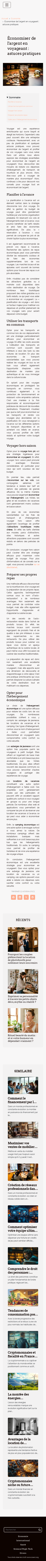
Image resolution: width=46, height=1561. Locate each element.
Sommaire (14, 97)
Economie (15, 18)
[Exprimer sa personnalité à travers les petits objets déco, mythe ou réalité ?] (23, 981)
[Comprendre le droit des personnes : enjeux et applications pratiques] (23, 1256)
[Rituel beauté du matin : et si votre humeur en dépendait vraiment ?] (23, 1020)
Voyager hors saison (15, 111)
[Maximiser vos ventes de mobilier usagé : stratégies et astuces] (23, 1130)
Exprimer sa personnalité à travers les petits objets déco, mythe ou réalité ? (23, 999)
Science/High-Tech (23, 1549)
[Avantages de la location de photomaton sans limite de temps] (23, 1426)
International (23, 1540)
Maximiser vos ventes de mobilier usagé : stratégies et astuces (22, 1148)
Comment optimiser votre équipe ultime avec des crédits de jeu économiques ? (22, 1232)
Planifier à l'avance (15, 102)
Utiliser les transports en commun (20, 106)
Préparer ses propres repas (17, 115)
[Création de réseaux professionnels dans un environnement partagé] (23, 1172)
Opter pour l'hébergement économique (22, 119)
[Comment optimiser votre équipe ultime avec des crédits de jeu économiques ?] (23, 1214)
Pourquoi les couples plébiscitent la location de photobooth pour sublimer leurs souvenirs (22, 958)
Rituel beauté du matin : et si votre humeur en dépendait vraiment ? (22, 1038)
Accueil (4, 18)
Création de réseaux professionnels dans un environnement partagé (22, 1190)
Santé (23, 1544)
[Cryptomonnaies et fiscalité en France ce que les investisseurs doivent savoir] (23, 1339)
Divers (23, 1553)
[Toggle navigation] (7, 5)
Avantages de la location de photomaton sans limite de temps (20, 1444)
